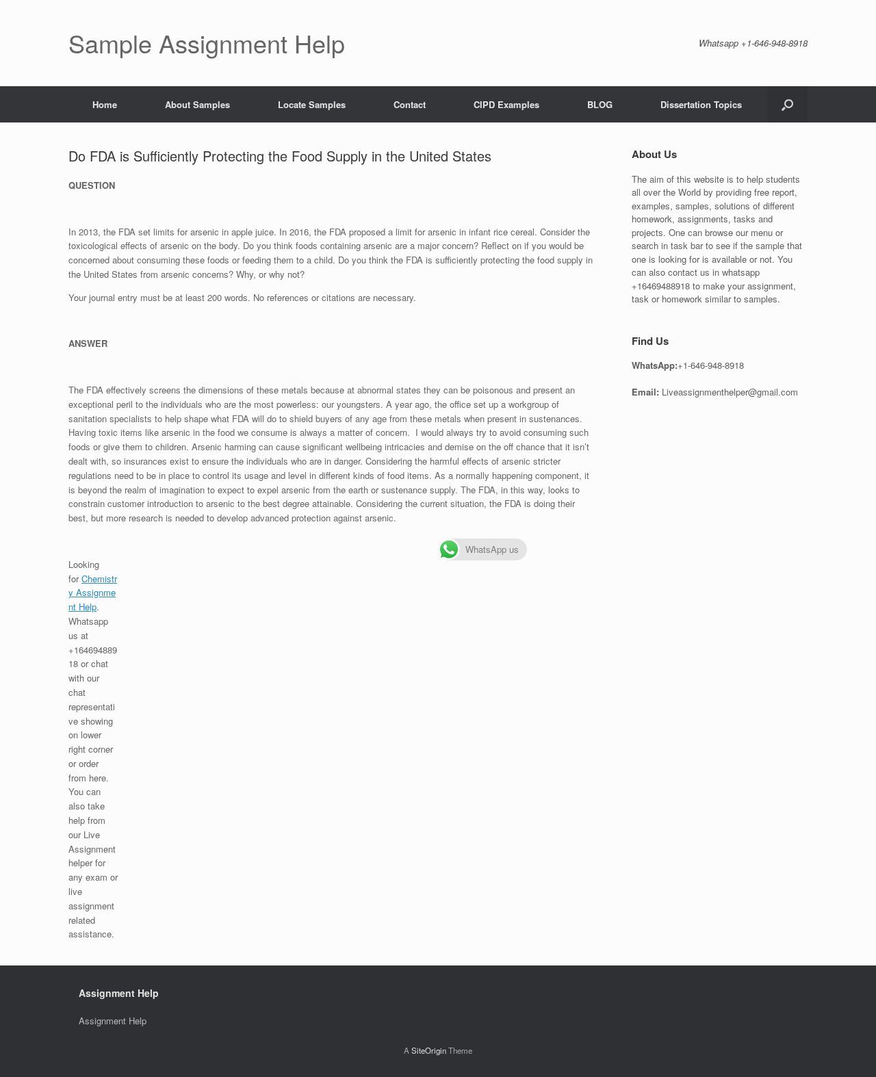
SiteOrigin (428, 1050)
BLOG (600, 104)
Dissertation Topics (701, 104)
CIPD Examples (506, 104)
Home (104, 104)
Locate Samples (312, 104)
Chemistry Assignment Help (92, 593)
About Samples (197, 104)
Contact (410, 104)
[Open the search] (787, 104)
